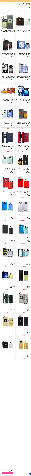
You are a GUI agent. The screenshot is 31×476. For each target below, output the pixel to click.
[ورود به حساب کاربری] (3, 4)
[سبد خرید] (1, 4)
